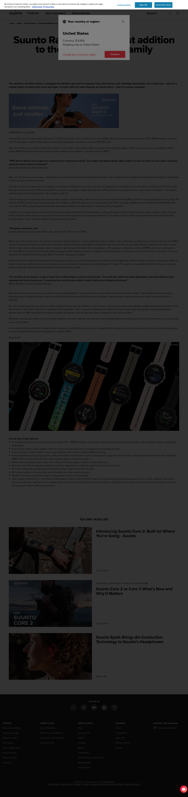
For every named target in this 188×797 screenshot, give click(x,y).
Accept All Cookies (163, 5)
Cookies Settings (124, 5)
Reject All (143, 5)
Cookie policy (37, 7)
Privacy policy (48, 7)
